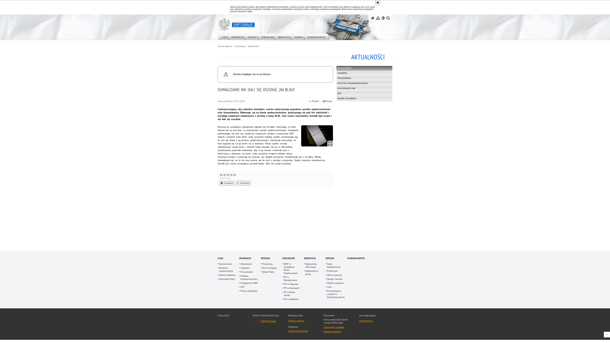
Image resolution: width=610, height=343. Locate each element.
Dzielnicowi (288, 258)
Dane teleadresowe (333, 265)
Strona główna (225, 46)
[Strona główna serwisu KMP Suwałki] (372, 18)
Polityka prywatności (332, 331)
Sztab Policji (268, 272)
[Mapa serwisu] (378, 18)
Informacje (240, 46)
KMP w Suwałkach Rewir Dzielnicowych (291, 268)
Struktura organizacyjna (226, 269)
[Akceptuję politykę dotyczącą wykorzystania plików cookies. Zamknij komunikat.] (377, 2)
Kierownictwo (225, 264)
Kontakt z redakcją (296, 320)
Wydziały (265, 258)
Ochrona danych (356, 258)
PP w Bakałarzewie (290, 278)
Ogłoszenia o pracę (312, 272)
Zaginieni (342, 73)
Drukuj (328, 101)
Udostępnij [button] (228, 183)
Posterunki (332, 271)
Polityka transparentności (352, 83)
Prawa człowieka (346, 99)
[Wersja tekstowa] (383, 18)
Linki (329, 287)
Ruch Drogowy (269, 268)
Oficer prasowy (334, 275)
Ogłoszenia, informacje (311, 265)
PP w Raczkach (291, 288)
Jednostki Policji (227, 279)
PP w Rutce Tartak (289, 293)
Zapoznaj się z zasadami (334, 327)
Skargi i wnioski (334, 279)
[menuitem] (224, 36)
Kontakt (330, 258)
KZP (339, 93)
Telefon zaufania (335, 283)
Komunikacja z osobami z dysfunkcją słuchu (336, 294)
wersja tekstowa (366, 320)
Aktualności (253, 46)
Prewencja (267, 264)
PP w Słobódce (291, 299)
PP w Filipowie (291, 284)
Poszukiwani (344, 78)
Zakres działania (227, 275)
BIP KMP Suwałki (269, 321)
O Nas (220, 258)
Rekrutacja (310, 258)
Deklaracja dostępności (298, 331)
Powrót (315, 101)
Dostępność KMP (346, 88)
